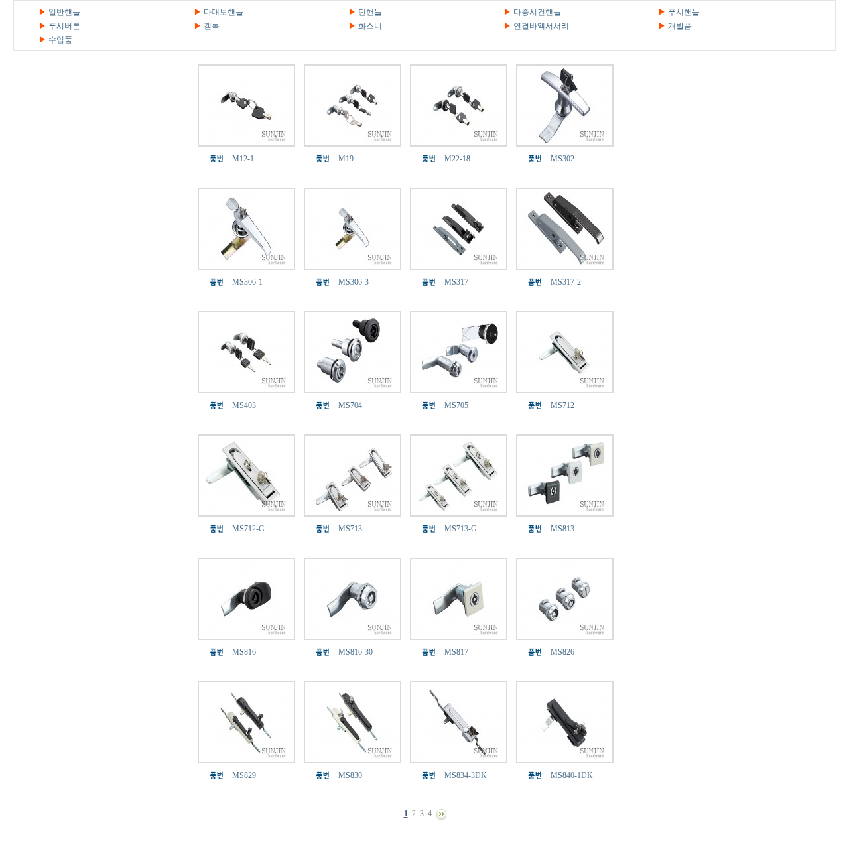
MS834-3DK (465, 775)
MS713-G (460, 528)
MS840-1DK (572, 775)
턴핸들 (370, 12)
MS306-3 (353, 282)
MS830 (350, 775)
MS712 (562, 405)
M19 (346, 158)
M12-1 (243, 158)
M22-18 (457, 158)
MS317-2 (566, 282)
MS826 (562, 652)
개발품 (680, 26)
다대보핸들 (223, 12)
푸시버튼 (64, 26)
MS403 (244, 405)
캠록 (212, 26)
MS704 (350, 405)
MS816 (244, 652)
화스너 (370, 26)
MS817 (456, 652)
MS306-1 (247, 282)
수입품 (60, 39)
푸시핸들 (684, 12)
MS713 (350, 528)
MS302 (562, 158)
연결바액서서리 (541, 26)
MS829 (244, 775)
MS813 (562, 528)
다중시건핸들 (537, 12)
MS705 (456, 405)
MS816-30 (355, 652)
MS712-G (248, 528)
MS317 (456, 282)
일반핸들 (64, 12)
